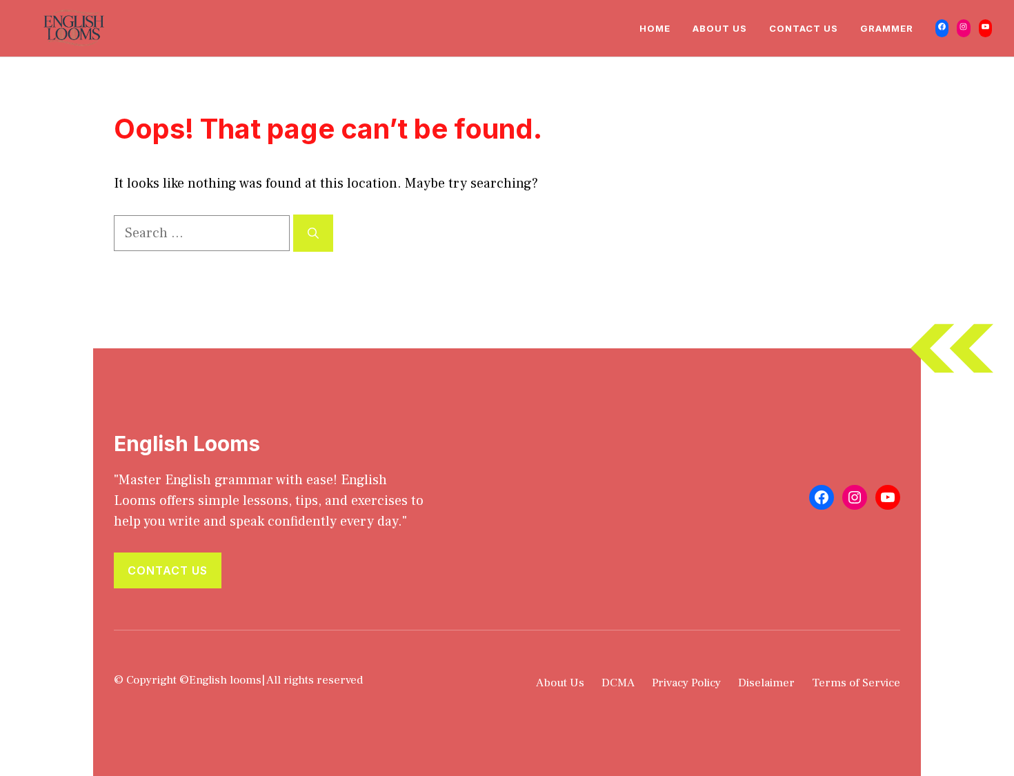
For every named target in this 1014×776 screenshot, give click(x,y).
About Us (720, 28)
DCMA (618, 682)
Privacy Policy (686, 682)
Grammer (886, 28)
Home (654, 28)
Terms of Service (856, 682)
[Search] (313, 233)
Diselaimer (766, 682)
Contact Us (803, 28)
